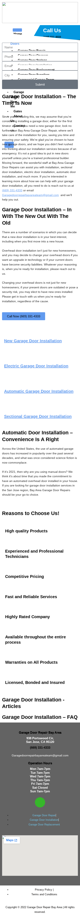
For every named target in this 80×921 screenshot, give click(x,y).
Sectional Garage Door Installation (38, 416)
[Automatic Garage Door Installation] (9, 382)
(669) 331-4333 (12, 190)
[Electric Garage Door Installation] (9, 357)
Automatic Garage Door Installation (38, 391)
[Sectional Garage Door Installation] (9, 407)
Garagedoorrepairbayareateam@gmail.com (30, 195)
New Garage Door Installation (33, 341)
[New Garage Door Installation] (9, 331)
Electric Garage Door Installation (36, 366)
